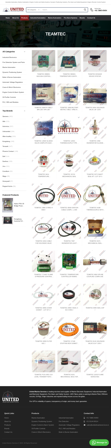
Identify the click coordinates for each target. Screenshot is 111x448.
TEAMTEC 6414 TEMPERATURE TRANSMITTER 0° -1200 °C (43, 176)
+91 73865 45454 (92, 418)
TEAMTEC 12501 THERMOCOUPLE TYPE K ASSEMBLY (69, 143)
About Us (15, 18)
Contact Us (91, 18)
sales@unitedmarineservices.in (98, 425)
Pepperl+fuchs (9, 186)
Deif (5, 156)
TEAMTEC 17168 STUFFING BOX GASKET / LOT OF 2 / (69, 343)
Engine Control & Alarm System (13, 92)
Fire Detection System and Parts (13, 62)
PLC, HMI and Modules (10, 102)
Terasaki (7, 146)
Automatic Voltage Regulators (12, 82)
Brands (82, 18)
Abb (5, 121)
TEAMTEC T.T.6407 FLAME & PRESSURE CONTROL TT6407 (43, 277)
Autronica (7, 126)
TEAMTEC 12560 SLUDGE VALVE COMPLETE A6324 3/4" (43, 143)
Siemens (7, 116)
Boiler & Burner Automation (11, 77)
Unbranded (8, 131)
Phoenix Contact (10, 151)
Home (8, 18)
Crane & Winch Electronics (11, 87)
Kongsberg (8, 141)
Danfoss (7, 161)
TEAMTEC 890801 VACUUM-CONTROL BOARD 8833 (43, 76)
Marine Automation (54, 18)
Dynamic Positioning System (12, 72)
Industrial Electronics (9, 57)
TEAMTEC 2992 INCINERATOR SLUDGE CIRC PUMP (95, 143)
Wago (6, 176)
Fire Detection (64, 421)
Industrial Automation (38, 18)
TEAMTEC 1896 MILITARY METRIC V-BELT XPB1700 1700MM (69, 110)
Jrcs (6, 166)
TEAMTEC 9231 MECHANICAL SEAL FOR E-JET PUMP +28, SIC (69, 377)
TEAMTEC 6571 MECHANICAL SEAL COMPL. (95, 243)
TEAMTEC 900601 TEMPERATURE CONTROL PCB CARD (69, 76)
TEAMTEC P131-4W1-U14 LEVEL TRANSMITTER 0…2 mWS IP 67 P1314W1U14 (43, 377)
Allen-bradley (9, 136)
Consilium (7, 171)
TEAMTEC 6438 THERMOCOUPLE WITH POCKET (95, 210)
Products (24, 18)
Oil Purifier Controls (9, 97)
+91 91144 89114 (92, 421)
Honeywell (7, 181)
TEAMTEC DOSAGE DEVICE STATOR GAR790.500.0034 (95, 76)
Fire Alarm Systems (70, 18)
